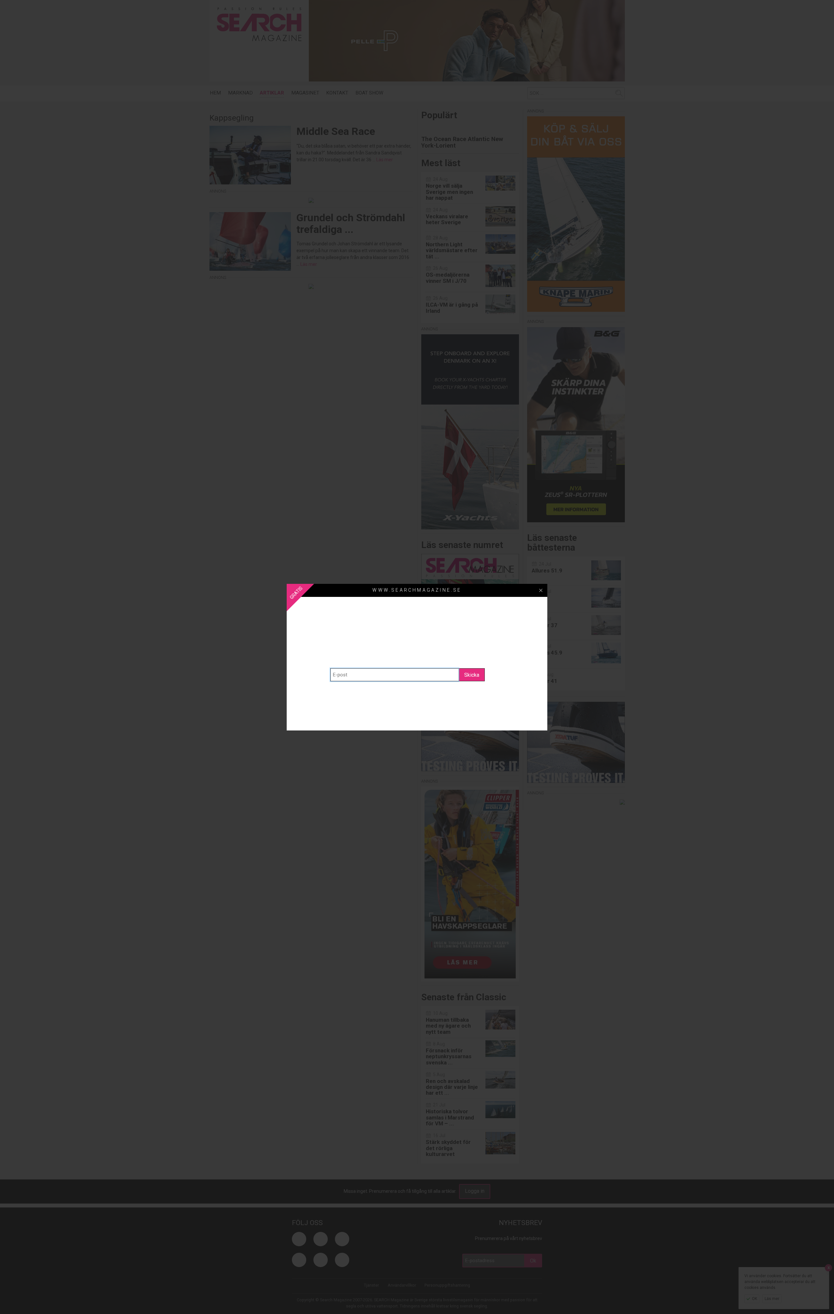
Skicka (471, 675)
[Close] (540, 590)
